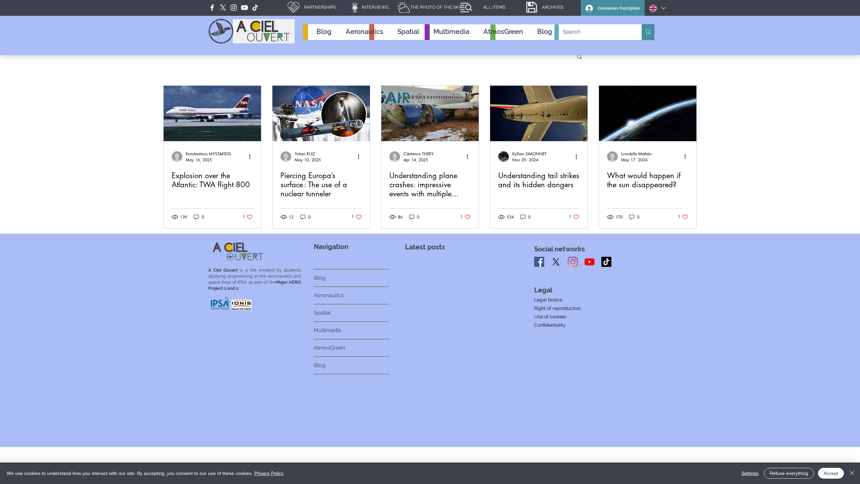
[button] (579, 57)
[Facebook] (212, 7)
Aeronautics (329, 295)
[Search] (648, 32)
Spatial (322, 313)
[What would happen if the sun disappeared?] (647, 113)
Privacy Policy (269, 473)
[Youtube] (590, 262)
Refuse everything (789, 473)
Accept (831, 473)
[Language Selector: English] (657, 8)
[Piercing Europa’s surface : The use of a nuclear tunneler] (321, 113)
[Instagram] (573, 262)
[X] (556, 262)
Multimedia (327, 330)
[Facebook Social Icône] (539, 262)
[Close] (852, 473)
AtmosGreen (329, 348)
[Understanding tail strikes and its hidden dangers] (539, 113)
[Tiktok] (606, 262)
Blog (320, 278)
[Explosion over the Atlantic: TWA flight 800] (212, 113)
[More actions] (252, 157)
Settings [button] (750, 473)
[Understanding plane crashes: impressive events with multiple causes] (430, 113)
